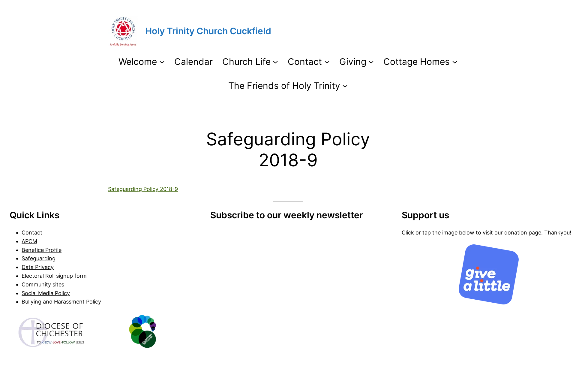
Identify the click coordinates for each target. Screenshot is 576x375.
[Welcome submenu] (162, 61)
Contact (32, 232)
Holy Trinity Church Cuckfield (208, 31)
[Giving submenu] (371, 61)
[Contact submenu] (327, 61)
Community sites (43, 284)
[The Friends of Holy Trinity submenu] (345, 85)
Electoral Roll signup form (54, 276)
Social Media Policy (46, 293)
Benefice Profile (42, 250)
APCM (29, 241)
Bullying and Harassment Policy (61, 301)
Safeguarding (39, 258)
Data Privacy (38, 267)
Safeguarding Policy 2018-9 (143, 189)
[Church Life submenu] (275, 61)
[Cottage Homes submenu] (455, 61)
